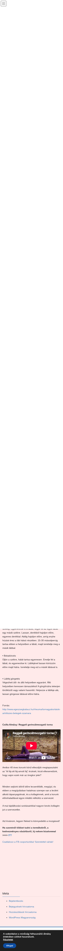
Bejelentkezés (16, 901)
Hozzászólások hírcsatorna (23, 912)
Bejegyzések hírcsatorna (21, 906)
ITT (10, 835)
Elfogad (9, 945)
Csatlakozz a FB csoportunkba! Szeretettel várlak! (27, 842)
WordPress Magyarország (22, 917)
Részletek (8, 939)
